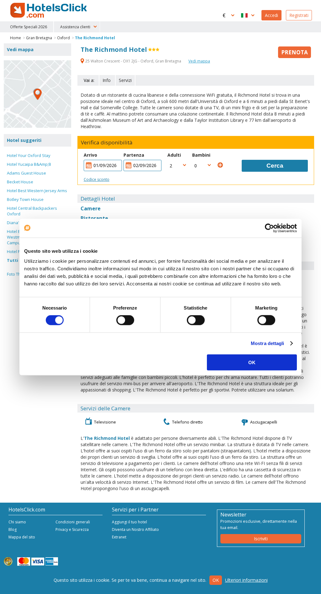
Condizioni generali (72, 522)
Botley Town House (25, 199)
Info (107, 80)
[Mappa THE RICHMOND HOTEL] (37, 94)
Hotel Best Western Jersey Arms (37, 190)
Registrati (298, 15)
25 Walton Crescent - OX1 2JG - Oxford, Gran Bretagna (133, 61)
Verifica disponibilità (107, 142)
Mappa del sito (21, 537)
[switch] (125, 320)
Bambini (201, 155)
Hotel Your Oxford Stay (28, 155)
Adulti (174, 155)
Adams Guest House (26, 173)
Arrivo (90, 155)
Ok (216, 580)
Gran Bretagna (39, 37)
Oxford (63, 37)
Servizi (125, 80)
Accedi (271, 15)
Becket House (20, 182)
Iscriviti (261, 539)
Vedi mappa (199, 61)
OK (251, 362)
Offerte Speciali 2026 (28, 27)
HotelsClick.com (49, 10)
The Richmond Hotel (95, 37)
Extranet (119, 537)
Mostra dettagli (267, 343)
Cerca (274, 165)
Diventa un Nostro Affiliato (135, 529)
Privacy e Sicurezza (72, 529)
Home (15, 37)
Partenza (134, 155)
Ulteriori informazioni (246, 580)
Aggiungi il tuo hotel (129, 522)
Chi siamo (17, 522)
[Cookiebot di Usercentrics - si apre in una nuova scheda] (269, 228)
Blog (12, 529)
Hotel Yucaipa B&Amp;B (29, 164)
